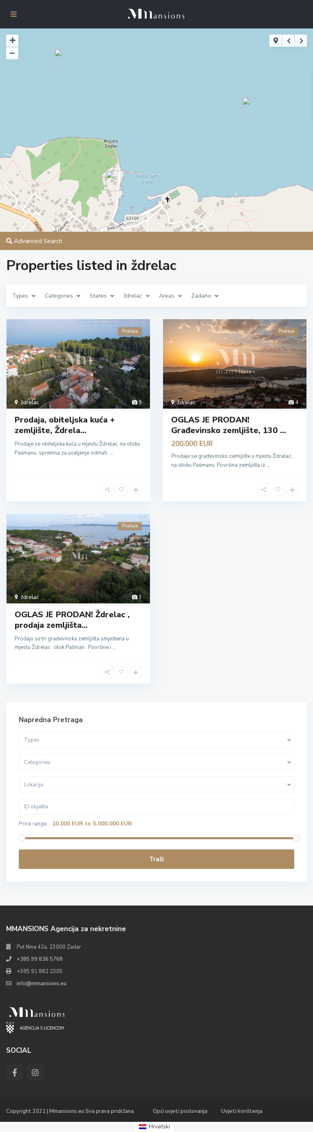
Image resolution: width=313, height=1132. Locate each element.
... (111, 453)
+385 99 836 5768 (40, 959)
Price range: (33, 824)
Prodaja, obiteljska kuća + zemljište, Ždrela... (65, 425)
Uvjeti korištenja (241, 1111)
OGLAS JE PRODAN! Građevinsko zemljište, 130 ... (228, 425)
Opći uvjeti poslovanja (180, 1111)
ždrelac (30, 402)
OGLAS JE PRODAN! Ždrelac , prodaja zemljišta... (72, 620)
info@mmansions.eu (41, 983)
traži (156, 859)
